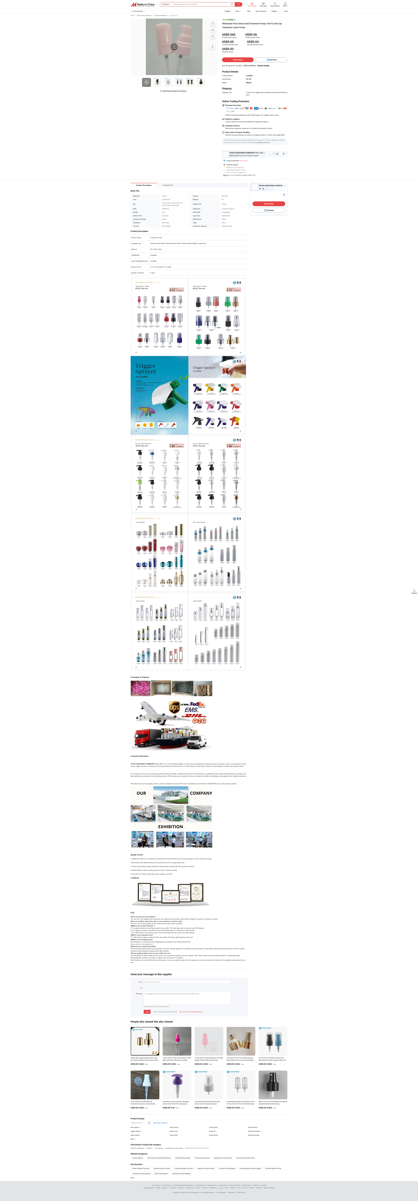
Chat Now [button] (273, 60)
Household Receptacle (160, 15)
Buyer (237, 11)
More (132, 1178)
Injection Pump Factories (206, 1168)
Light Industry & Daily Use (144, 15)
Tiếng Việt (259, 1188)
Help (248, 11)
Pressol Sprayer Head (202, 1158)
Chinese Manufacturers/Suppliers (183, 1185)
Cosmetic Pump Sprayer (227, 1168)
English (158, 1188)
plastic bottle (252, 1127)
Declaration (231, 1192)
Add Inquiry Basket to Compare (174, 91)
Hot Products (156, 1185)
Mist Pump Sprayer (161, 1174)
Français (180, 1188)
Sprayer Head (173, 15)
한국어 (227, 1188)
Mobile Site (256, 1185)
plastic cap (173, 1131)
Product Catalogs (161, 1123)
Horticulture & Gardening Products (159, 1158)
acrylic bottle (213, 1135)
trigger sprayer (136, 1131)
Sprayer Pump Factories (162, 1168)
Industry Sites (223, 1185)
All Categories (138, 11)
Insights (264, 1185)
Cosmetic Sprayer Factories (183, 1168)
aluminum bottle (253, 1135)
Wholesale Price (212, 1185)
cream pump (213, 1127)
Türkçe (251, 1188)
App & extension (260, 11)
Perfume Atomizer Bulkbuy (181, 1174)
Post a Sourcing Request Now (191, 1012)
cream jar (212, 1131)
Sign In (225, 175)
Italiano (198, 1188)
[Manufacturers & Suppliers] (142, 4)
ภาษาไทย (244, 1188)
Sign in (285, 6)
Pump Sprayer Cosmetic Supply (250, 1168)
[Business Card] (284, 194)
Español (165, 1188)
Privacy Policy (241, 1192)
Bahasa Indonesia (269, 1188)
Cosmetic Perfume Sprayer (141, 1174)
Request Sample (263, 66)
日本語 (233, 1188)
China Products (166, 1185)
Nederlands (213, 1188)
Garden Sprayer (137, 1158)
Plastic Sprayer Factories (140, 1168)
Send (147, 1012)
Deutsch (205, 1188)
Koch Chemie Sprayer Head (245, 1158)
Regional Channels (234, 1185)
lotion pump (174, 1127)
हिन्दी (238, 1188)
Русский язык (189, 1188)
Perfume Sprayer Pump (273, 1168)
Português (173, 1188)
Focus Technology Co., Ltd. (195, 1192)
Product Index (247, 1185)
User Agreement (221, 1192)
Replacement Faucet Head (223, 1158)
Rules (286, 11)
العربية (220, 1188)
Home (132, 15)
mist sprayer (135, 1127)
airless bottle (135, 1135)
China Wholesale (200, 1185)
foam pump (174, 1135)
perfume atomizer (254, 1131)
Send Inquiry (238, 60)
